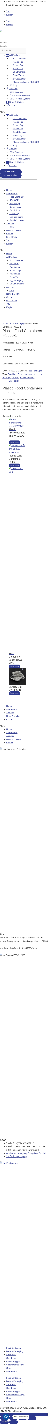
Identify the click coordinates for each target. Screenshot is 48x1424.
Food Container (16, 197)
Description (14, 381)
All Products (11, 193)
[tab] (27, 381)
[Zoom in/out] (32, 1418)
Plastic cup (14, 203)
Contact (9, 234)
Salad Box (11, 1355)
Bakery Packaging (14, 1351)
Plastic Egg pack (14, 1361)
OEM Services (16, 92)
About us (10, 224)
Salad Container (16, 220)
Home (9, 190)
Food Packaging (17, 323)
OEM (11, 227)
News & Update (13, 230)
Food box (12, 374)
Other (8, 1368)
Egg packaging (16, 217)
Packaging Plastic (10, 377)
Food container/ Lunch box (30, 374)
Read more (14, 442)
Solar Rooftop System (19, 99)
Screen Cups (15, 207)
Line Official (11, 237)
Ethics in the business (19, 95)
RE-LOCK (14, 200)
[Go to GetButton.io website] (6, 1421)
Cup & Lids (11, 1358)
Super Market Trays (15, 1365)
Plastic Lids (14, 210)
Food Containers (13, 1348)
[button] (24, 112)
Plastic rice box (27, 377)
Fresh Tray (14, 213)
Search (3, 43)
